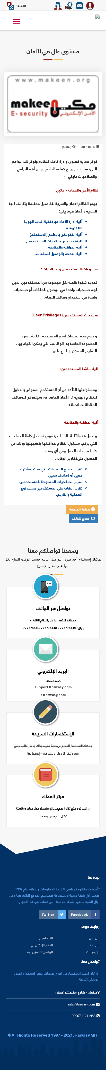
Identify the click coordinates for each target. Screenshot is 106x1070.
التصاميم (46, 938)
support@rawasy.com (53, 687)
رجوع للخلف (81, 519)
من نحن (94, 938)
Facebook (80, 915)
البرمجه (95, 945)
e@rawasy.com (53, 695)
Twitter (48, 915)
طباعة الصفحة (80, 510)
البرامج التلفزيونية (40, 952)
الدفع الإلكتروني (42, 945)
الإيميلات (93, 952)
